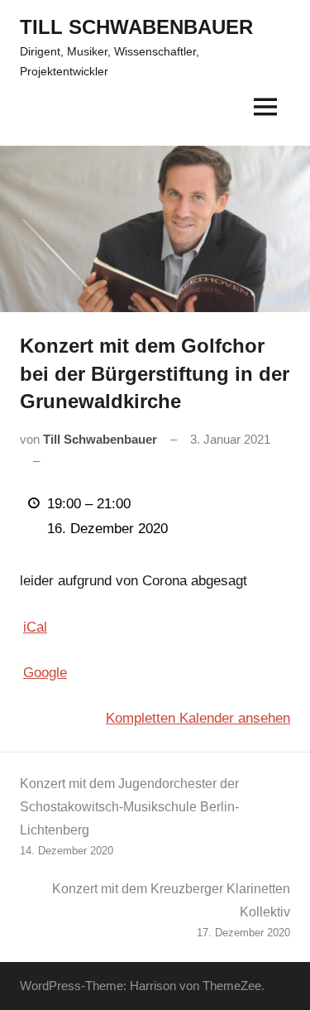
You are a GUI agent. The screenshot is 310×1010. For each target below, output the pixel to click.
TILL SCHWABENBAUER (136, 27)
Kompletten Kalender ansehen (198, 718)
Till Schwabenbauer (100, 439)
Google (45, 673)
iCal (35, 627)
